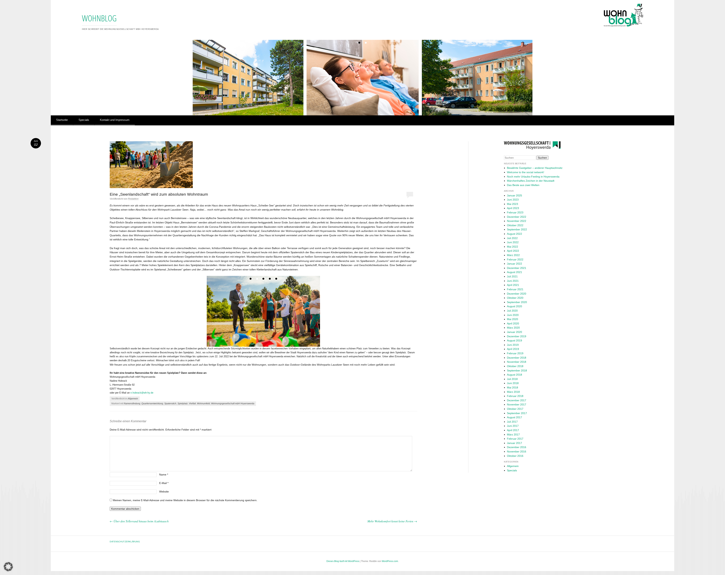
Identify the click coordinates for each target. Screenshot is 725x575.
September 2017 (517, 413)
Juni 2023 (513, 199)
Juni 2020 (513, 314)
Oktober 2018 (515, 366)
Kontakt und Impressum (115, 119)
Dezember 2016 (516, 447)
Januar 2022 (514, 263)
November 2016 (516, 451)
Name (163, 474)
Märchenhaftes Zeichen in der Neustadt (530, 180)
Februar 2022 (515, 259)
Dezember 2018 (516, 357)
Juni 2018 (513, 383)
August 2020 (514, 306)
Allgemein (133, 398)
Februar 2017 (515, 438)
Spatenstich (170, 403)
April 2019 (513, 348)
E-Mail (163, 483)
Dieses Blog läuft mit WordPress (342, 561)
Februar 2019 (515, 353)
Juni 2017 (513, 425)
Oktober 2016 (515, 455)
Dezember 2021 (516, 267)
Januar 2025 (514, 195)
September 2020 (517, 302)
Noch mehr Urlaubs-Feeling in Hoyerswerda (533, 176)
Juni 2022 (513, 242)
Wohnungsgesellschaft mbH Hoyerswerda (232, 403)
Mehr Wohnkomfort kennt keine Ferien (392, 521)
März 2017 (513, 434)
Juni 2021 (513, 280)
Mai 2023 (512, 203)
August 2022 (514, 233)
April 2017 (513, 430)
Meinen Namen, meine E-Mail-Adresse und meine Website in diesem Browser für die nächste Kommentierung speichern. (185, 500)
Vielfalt (192, 403)
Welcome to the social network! (525, 172)
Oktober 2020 (515, 297)
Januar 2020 (514, 331)
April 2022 (513, 250)
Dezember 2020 (516, 293)
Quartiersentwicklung (152, 403)
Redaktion (133, 199)
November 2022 (516, 220)
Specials (84, 119)
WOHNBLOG (99, 18)
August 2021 (514, 272)
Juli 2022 (512, 238)
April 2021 (513, 284)
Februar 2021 (515, 289)
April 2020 (513, 323)
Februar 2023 (515, 212)
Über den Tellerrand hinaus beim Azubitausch (139, 521)
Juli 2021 (512, 276)
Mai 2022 (512, 246)
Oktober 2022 (515, 225)
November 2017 (516, 404)
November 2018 (516, 361)
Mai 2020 (512, 319)
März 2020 (513, 327)
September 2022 (517, 229)
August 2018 (514, 374)
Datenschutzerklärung (125, 541)
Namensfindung (132, 403)
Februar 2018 (515, 395)
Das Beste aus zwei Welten (523, 185)
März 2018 (513, 391)
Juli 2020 (512, 310)
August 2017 (514, 417)
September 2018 (517, 370)
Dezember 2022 (516, 216)
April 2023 (513, 208)
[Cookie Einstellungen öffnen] (8, 570)
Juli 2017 (512, 421)
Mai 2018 (512, 387)
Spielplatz (182, 403)
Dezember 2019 (516, 336)
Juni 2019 (513, 344)
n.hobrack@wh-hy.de (141, 392)
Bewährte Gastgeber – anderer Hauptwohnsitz (534, 167)
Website (164, 491)
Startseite (62, 119)
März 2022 (513, 255)
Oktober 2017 (515, 408)
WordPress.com (390, 561)
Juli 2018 (512, 379)
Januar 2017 (514, 443)
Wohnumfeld (203, 403)
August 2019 (514, 340)
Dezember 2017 (516, 400)
